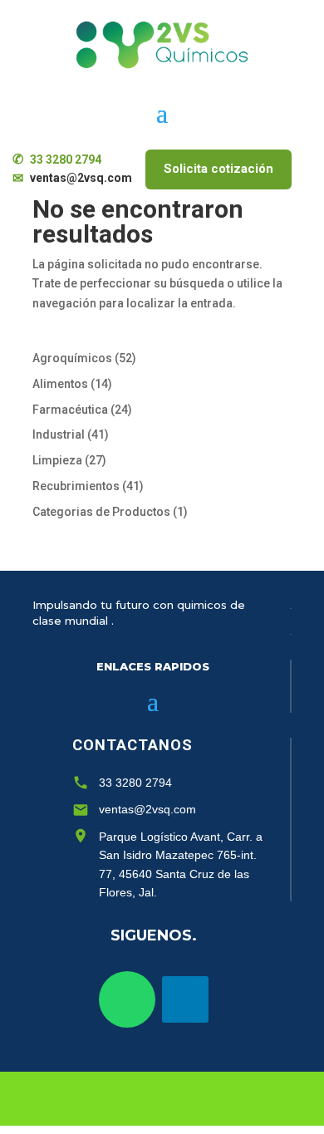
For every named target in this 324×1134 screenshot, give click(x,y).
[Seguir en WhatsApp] (127, 999)
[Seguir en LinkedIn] (185, 999)
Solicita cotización (218, 168)
